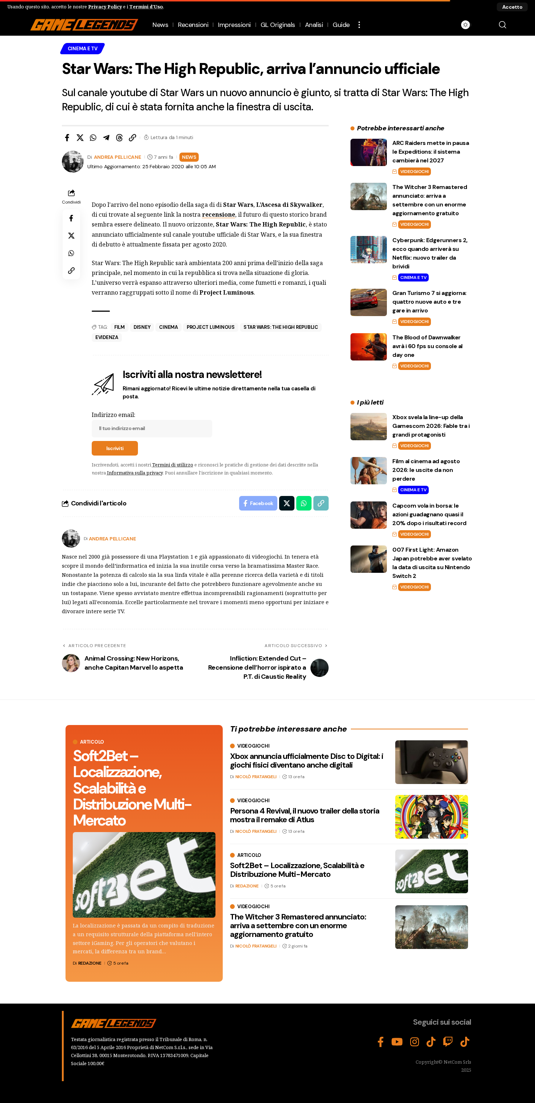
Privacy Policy (105, 6)
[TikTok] (431, 1042)
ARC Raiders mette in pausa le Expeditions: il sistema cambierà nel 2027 (430, 151)
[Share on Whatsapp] (93, 137)
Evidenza (106, 337)
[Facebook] (381, 1042)
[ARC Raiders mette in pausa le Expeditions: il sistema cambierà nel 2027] (368, 152)
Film (119, 327)
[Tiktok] (465, 1042)
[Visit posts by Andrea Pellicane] (71, 538)
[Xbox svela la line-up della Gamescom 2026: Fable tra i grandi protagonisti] (368, 426)
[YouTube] (397, 1042)
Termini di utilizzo (172, 464)
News (189, 157)
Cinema (168, 327)
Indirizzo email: (113, 415)
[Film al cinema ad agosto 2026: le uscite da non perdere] (368, 470)
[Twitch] (448, 1042)
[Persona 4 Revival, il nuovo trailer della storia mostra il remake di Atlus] (431, 817)
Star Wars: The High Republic (280, 327)
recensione (218, 214)
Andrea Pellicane (117, 157)
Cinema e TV (83, 49)
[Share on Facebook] (67, 137)
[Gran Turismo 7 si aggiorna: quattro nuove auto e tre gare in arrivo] (368, 302)
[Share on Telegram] (106, 137)
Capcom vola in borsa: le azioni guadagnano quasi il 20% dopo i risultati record (429, 514)
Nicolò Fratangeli (256, 777)
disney (142, 327)
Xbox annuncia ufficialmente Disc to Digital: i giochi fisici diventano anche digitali (306, 760)
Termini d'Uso (146, 6)
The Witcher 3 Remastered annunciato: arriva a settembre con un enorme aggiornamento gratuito (298, 925)
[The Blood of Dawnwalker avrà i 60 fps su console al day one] (368, 347)
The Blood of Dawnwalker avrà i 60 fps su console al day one (427, 346)
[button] (512, 7)
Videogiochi (414, 171)
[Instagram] (414, 1042)
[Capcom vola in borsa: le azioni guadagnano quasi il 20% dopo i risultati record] (368, 515)
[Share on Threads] (119, 137)
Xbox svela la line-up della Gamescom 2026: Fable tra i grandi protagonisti (430, 425)
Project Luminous (211, 327)
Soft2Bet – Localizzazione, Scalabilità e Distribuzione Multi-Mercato (132, 788)
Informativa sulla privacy (135, 472)
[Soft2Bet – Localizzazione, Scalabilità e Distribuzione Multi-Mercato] (144, 875)
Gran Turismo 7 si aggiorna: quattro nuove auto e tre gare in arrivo (429, 301)
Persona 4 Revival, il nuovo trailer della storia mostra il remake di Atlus (304, 815)
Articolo (92, 742)
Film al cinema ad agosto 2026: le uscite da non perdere (426, 469)
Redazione (90, 963)
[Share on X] (80, 137)
